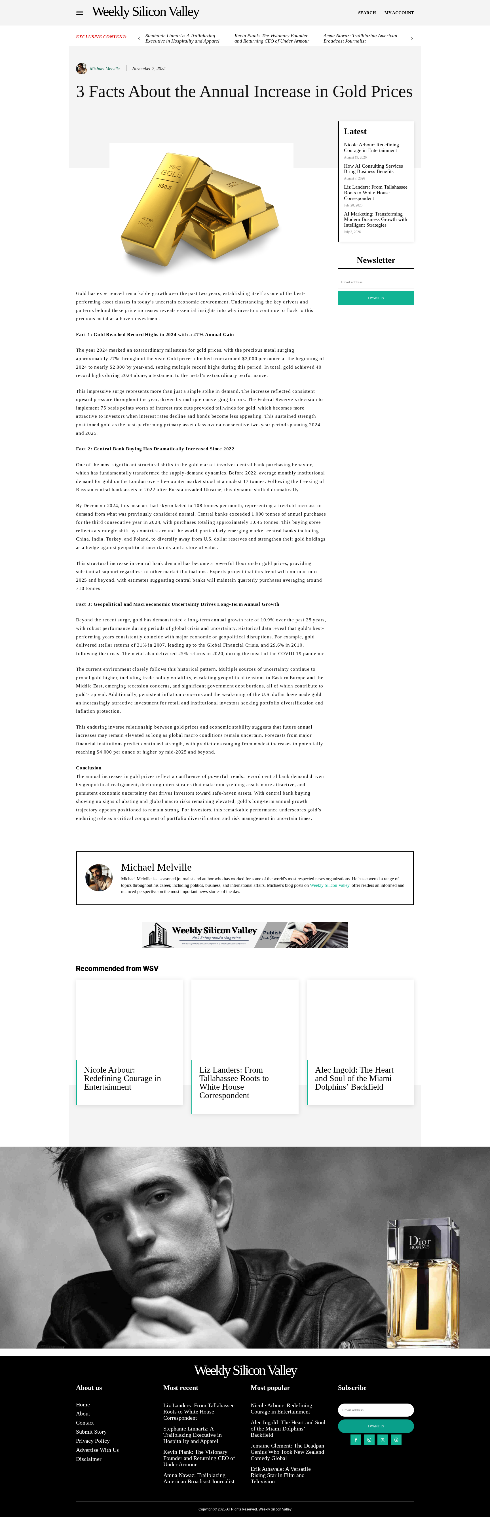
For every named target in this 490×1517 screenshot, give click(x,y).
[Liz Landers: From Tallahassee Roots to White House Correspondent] (244, 1020)
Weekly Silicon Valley (275, 1509)
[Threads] (396, 1439)
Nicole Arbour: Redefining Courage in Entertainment (371, 147)
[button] (367, 13)
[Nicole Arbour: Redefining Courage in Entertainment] (129, 1020)
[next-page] (411, 38)
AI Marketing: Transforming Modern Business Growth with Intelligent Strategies (375, 219)
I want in (376, 298)
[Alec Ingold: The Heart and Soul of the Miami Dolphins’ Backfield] (360, 1020)
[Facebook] (355, 1439)
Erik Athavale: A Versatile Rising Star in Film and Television (281, 1475)
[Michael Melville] (82, 68)
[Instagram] (369, 1439)
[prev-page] (139, 38)
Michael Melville (105, 68)
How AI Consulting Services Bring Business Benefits (373, 168)
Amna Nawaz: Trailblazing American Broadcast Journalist (360, 38)
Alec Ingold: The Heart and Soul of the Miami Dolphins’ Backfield (354, 1078)
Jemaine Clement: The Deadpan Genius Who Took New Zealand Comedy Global (287, 1451)
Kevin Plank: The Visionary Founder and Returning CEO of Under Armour (272, 38)
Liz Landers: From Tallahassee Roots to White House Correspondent (375, 192)
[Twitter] (382, 1439)
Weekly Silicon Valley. (330, 885)
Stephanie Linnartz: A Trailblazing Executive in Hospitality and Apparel (182, 38)
